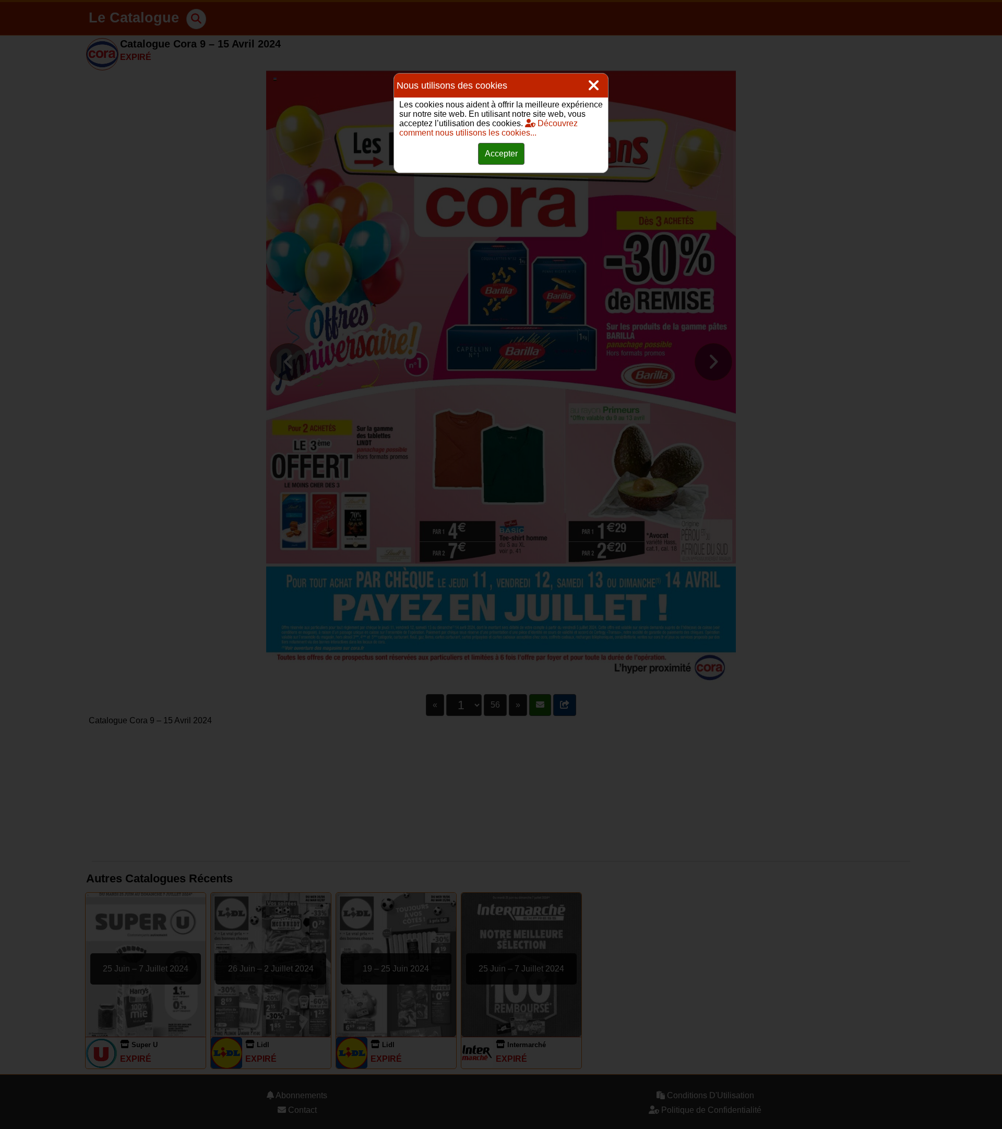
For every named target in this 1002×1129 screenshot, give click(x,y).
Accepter (501, 153)
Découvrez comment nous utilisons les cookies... (488, 128)
